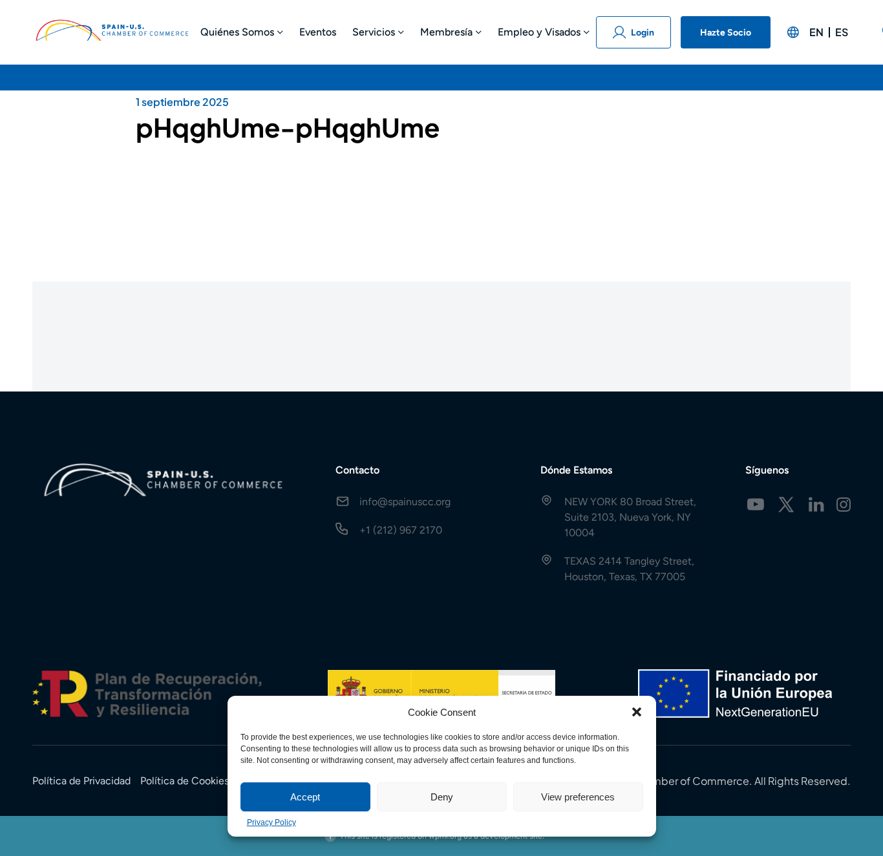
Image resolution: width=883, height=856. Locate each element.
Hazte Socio (725, 32)
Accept (305, 796)
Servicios (373, 32)
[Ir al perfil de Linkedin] (816, 504)
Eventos (317, 32)
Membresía (446, 32)
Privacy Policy (271, 822)
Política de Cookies (184, 781)
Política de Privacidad (81, 781)
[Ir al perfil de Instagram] (843, 504)
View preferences (578, 796)
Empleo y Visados (539, 32)
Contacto (357, 470)
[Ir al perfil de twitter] (786, 504)
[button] (636, 711)
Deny (442, 796)
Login (642, 32)
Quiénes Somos (237, 32)
